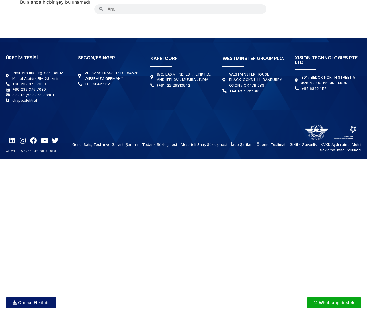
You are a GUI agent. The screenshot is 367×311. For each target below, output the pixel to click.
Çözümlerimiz (221, 25)
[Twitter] (322, 9)
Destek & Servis (267, 25)
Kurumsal (129, 25)
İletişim (345, 25)
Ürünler (93, 25)
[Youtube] (311, 9)
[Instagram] (289, 9)
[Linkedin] (278, 9)
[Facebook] (300, 9)
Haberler (315, 25)
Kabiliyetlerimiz (175, 25)
